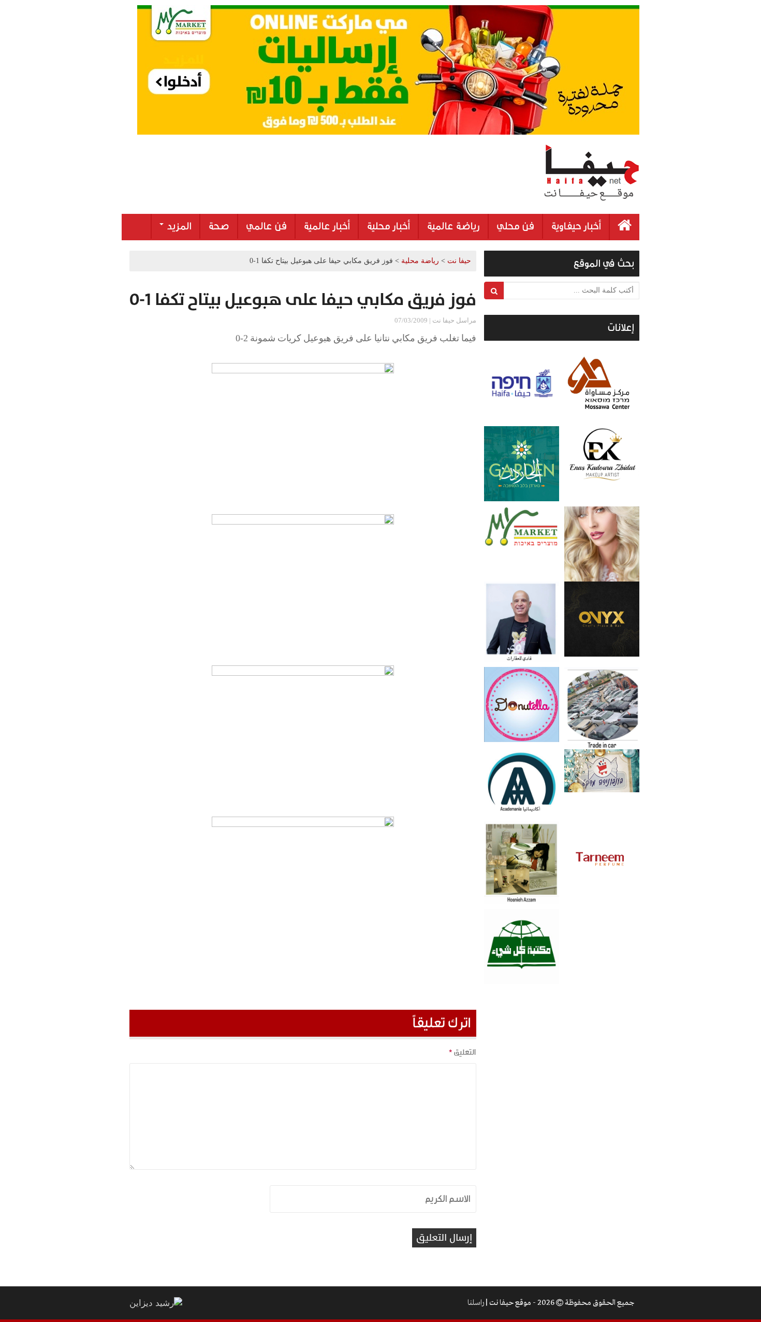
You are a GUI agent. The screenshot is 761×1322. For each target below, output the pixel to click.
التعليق (462, 1052)
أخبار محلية (388, 226)
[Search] (494, 290)
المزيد (178, 226)
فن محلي (515, 226)
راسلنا (475, 1303)
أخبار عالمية (326, 226)
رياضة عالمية (453, 226)
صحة (218, 226)
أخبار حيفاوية (576, 226)
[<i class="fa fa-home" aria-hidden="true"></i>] (624, 227)
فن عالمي (266, 226)
